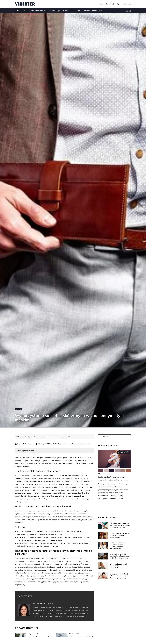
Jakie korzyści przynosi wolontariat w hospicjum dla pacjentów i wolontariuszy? (120, 556)
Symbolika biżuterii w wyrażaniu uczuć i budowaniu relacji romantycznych (117, 546)
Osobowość (110, 4)
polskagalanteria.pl (47, 496)
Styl (118, 4)
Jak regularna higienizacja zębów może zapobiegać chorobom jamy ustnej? (119, 576)
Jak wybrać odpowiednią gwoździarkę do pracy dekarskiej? (119, 566)
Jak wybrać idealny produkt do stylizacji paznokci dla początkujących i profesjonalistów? (113, 480)
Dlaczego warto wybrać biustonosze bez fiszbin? (50, 11)
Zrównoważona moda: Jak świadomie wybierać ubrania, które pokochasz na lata (120, 525)
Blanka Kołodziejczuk (25, 444)
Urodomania (126, 4)
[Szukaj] (100, 436)
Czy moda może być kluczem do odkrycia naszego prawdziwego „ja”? (120, 535)
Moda (101, 4)
